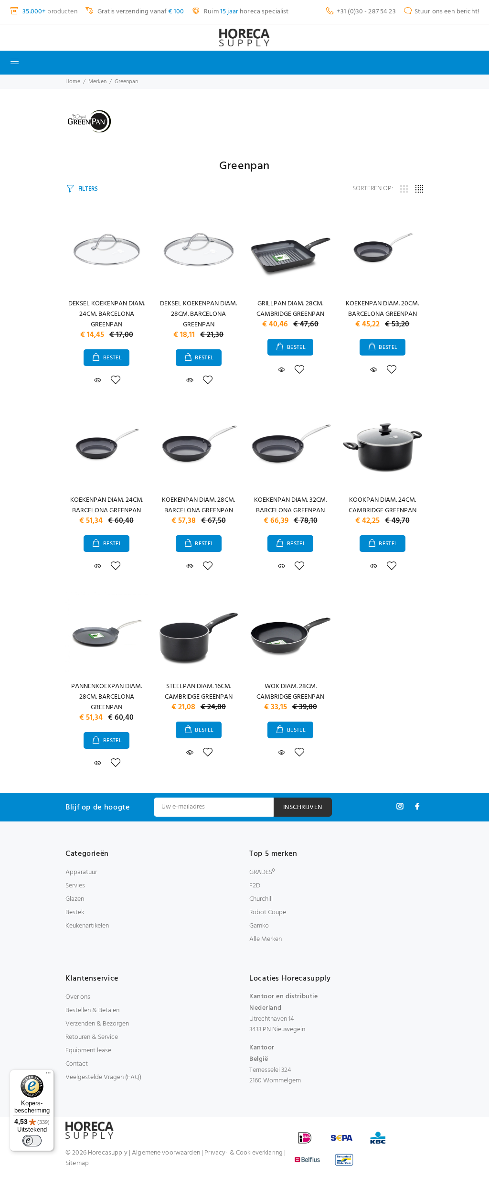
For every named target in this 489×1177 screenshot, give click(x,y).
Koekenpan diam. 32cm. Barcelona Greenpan (290, 505)
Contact (76, 1063)
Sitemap (77, 1163)
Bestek (74, 912)
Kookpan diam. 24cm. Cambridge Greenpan (382, 505)
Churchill (261, 899)
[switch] (32, 1140)
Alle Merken (265, 939)
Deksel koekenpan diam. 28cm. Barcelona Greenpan (198, 314)
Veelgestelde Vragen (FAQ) (103, 1077)
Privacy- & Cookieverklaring (243, 1152)
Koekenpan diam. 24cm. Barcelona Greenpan (106, 505)
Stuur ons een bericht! (447, 11)
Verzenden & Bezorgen (97, 1023)
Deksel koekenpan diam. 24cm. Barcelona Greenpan (106, 314)
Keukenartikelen (87, 925)
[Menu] (48, 1075)
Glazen (74, 899)
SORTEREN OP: (372, 189)
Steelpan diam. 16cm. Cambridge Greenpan (199, 691)
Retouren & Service (91, 1037)
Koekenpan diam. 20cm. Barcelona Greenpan (382, 309)
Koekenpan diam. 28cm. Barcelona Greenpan (198, 505)
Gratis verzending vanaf (140, 11)
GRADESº (262, 872)
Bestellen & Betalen (92, 1010)
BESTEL (112, 358)
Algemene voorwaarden (166, 1152)
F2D (254, 885)
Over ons (77, 997)
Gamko (259, 925)
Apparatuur (81, 872)
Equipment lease (88, 1050)
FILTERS (88, 189)
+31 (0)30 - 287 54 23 (366, 11)
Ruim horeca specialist (245, 11)
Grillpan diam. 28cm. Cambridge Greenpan (290, 309)
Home (72, 81)
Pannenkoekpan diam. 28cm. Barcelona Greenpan (106, 697)
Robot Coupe (267, 912)
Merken (97, 81)
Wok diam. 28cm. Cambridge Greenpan (290, 691)
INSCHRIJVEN (302, 807)
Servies (75, 885)
